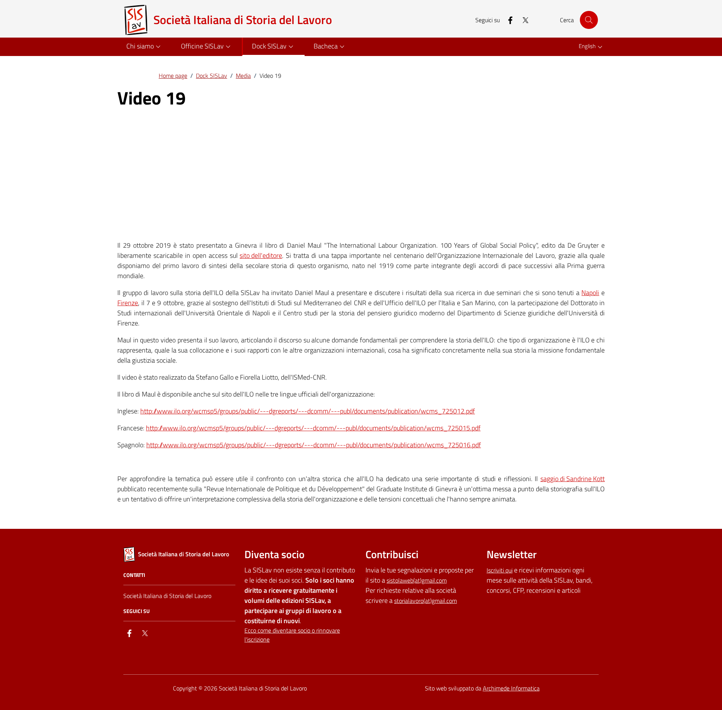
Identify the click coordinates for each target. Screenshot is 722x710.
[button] (144, 47)
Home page (173, 75)
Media (243, 75)
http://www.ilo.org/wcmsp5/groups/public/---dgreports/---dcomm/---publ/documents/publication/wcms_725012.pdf (307, 411)
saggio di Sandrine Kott (572, 479)
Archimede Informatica (511, 688)
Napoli (590, 293)
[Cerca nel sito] (589, 20)
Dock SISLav (211, 75)
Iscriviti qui (500, 570)
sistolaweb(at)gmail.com (417, 580)
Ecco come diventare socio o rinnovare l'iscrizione (292, 635)
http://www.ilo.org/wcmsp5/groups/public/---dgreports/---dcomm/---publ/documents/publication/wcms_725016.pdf (313, 445)
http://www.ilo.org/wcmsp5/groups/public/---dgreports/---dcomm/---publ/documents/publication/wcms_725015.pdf (313, 428)
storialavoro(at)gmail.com (425, 600)
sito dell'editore (261, 255)
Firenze (127, 303)
